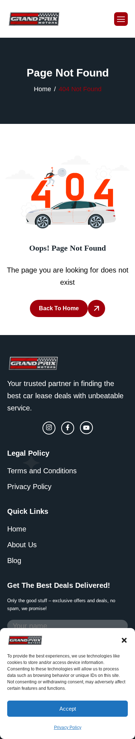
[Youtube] (86, 427)
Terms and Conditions (42, 471)
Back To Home (59, 308)
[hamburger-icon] (121, 19)
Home (16, 529)
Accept (67, 709)
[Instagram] (48, 428)
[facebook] (67, 428)
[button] (124, 639)
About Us (22, 545)
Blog (14, 560)
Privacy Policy (67, 727)
